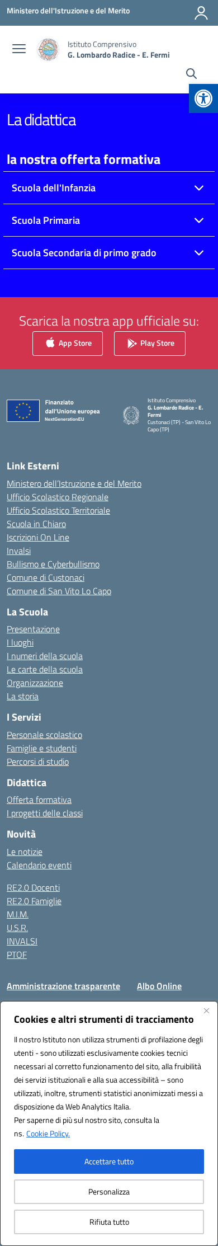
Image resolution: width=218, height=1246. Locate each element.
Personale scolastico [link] (44, 734)
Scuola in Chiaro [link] (36, 523)
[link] (203, 98)
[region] (109, 1123)
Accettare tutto (109, 1161)
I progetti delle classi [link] (45, 813)
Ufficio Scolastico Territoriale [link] (58, 510)
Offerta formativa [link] (39, 799)
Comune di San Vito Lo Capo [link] (59, 591)
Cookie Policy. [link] (48, 1133)
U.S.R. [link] (17, 927)
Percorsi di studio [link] (38, 761)
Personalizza (109, 1191)
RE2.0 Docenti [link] (33, 887)
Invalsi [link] (19, 550)
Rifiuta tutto (109, 1222)
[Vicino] (206, 1010)
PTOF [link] (17, 954)
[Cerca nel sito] (191, 75)
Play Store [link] (156, 343)
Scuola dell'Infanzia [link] (54, 187)
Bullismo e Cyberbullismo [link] (53, 564)
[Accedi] (201, 13)
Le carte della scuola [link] (45, 669)
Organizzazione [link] (35, 682)
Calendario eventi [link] (39, 865)
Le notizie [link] (24, 851)
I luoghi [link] (20, 642)
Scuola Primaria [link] (46, 220)
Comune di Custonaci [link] (45, 577)
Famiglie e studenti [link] (42, 748)
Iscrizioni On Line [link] (38, 537)
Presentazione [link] (33, 629)
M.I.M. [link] (18, 914)
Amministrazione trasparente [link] (63, 986)
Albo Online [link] (159, 986)
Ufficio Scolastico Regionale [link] (57, 497)
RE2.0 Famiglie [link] (34, 901)
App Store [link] (74, 343)
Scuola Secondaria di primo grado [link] (84, 252)
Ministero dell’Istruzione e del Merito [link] (74, 483)
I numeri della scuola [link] (45, 655)
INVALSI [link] (22, 941)
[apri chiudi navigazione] (19, 50)
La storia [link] (23, 696)
